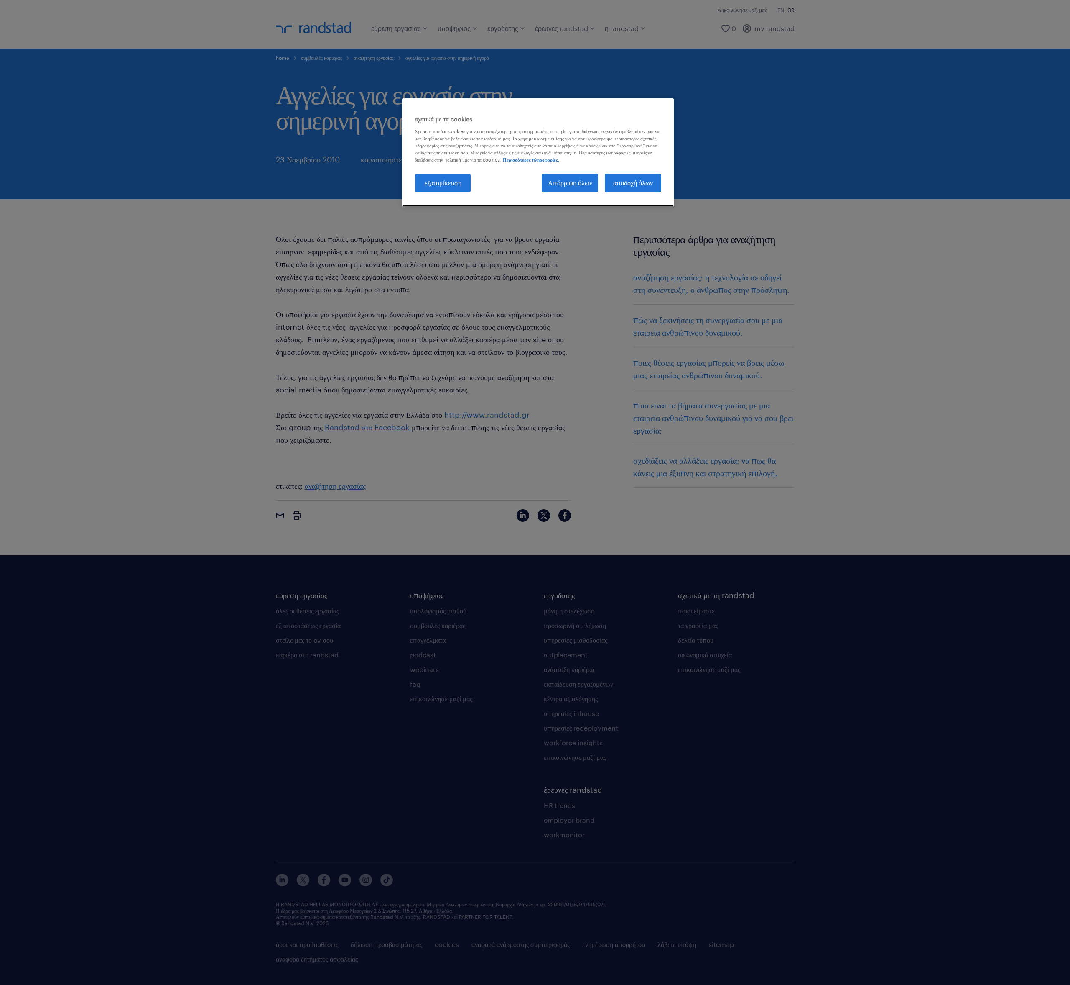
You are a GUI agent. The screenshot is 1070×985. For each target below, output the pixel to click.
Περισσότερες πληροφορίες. (531, 159)
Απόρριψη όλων (570, 183)
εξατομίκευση (443, 183)
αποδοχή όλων (633, 183)
